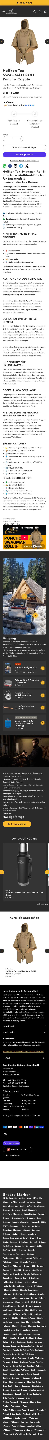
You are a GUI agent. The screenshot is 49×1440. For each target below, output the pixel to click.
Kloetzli (21, 1306)
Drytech (34, 1242)
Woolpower (8, 1434)
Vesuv (25, 1418)
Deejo (5, 1242)
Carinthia (36, 1226)
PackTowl (17, 1350)
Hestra (29, 1286)
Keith (27, 1302)
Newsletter (8, 1038)
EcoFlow (7, 1250)
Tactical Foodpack (11, 1402)
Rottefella (14, 1370)
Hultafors (7, 1294)
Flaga (16, 1262)
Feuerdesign (8, 1254)
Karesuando (8, 1302)
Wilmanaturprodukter (23, 1430)
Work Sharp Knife (23, 1434)
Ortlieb (30, 1342)
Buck (39, 1218)
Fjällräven (7, 1262)
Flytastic (32, 1262)
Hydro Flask (29, 1294)
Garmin (40, 1266)
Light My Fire (31, 1310)
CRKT (5, 1226)
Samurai (41, 1370)
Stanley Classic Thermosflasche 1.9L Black (24, 893)
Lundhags (7, 1314)
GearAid (17, 1270)
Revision (31, 1366)
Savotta (13, 1374)
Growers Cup (21, 1278)
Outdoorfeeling (28, 1346)
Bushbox (7, 1222)
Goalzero (7, 1274)
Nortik (15, 1334)
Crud (32, 1238)
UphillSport (8, 1418)
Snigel (39, 1382)
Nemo (15, 1326)
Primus (15, 1362)
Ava (17, 1206)
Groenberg (8, 1278)
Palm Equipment (37, 1350)
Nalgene (7, 1326)
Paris (20, 1354)
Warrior (25, 1422)
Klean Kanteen (9, 1306)
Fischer (19, 1258)
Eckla (40, 1246)
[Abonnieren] (43, 1058)
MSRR (37, 1314)
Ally (41, 1198)
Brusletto (31, 1218)
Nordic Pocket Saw (11, 1330)
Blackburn (17, 1214)
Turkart (26, 1414)
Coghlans (36, 1230)
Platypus (7, 1362)
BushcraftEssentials (21, 1222)
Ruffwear (25, 1370)
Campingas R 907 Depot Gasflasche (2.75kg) (24, 723)
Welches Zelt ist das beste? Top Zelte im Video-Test (23, 1051)
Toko (24, 1410)
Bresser (6, 1218)
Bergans (7, 1210)
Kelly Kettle (36, 1302)
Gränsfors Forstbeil (25, 706)
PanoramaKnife (10, 1354)
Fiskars (27, 1258)
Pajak (25, 1350)
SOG (33, 1370)
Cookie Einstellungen (11, 1155)
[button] (3, 11)
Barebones (39, 1206)
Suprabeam (20, 1394)
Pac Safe (7, 1350)
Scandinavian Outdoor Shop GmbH (21, 1065)
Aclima (22, 1198)
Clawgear (17, 1230)
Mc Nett (16, 1318)
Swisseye (20, 1398)
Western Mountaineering (23, 1426)
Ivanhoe (14, 1298)
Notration (36, 1334)
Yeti (35, 1434)
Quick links (9, 1032)
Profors (23, 1362)
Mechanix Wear (28, 1318)
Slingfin (30, 1382)
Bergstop (16, 1210)
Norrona (35, 1330)
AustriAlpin (8, 1206)
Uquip (18, 1418)
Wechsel (7, 1426)
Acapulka (13, 1198)
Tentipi (6, 1406)
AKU (5, 1198)
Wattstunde (35, 1422)
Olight (6, 1338)
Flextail (23, 1262)
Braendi (42, 1214)
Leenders (19, 1310)
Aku (29, 1198)
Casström (7, 1230)
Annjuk (22, 1202)
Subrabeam (8, 1394)
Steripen (15, 1390)
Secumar (27, 1378)
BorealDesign (30, 1214)
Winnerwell (40, 1430)
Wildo (39, 1426)
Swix (28, 1398)
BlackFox (7, 1214)
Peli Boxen (30, 1354)
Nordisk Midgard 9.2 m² (26, 668)
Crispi (26, 1238)
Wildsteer (7, 1430)
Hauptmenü (9, 1026)
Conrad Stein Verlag (12, 1238)
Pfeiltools (39, 1358)
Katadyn (19, 1302)
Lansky (37, 1306)
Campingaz (15, 1226)
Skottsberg (20, 1382)
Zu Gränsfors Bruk (17, 824)
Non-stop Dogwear (36, 1326)
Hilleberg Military (11, 1290)
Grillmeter (35, 1274)
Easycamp (31, 1246)
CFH (43, 1222)
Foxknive (7, 1266)
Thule (25, 1406)
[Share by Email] (15, 167)
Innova (6, 1298)
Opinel (21, 1338)
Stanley (6, 1390)
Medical (41, 1318)
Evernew (22, 1250)
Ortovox (39, 1342)
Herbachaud (8, 1286)
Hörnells (41, 1294)
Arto (39, 1202)
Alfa (35, 1198)
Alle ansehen (42, 904)
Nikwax (23, 1326)
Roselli (6, 1370)
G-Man (27, 1266)
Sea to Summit (33, 1374)
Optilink (29, 1338)
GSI (33, 1266)
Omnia (13, 1338)
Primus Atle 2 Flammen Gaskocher (27, 681)
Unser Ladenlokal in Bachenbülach (20, 991)
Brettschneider (18, 1218)
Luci (41, 1310)
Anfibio (14, 1202)
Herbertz (20, 1286)
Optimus (39, 1338)
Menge (5, 134)
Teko (39, 1402)
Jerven (34, 1298)
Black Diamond (29, 1210)
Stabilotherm (38, 1386)
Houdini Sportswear (29, 1290)
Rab (15, 1366)
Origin (6, 1342)
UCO (34, 1414)
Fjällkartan (38, 1258)
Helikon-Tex (8, 1282)
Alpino (6, 1202)
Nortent (6, 1334)
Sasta (5, 1374)
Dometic (14, 1242)
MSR (30, 1314)
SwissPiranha (9, 1398)
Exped (31, 1250)
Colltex (15, 1234)
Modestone (8, 1322)
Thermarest (16, 1406)
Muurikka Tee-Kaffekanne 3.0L (23, 694)
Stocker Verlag (36, 1390)
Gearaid (27, 1270)
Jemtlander (25, 1298)
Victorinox (34, 1418)
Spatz (17, 1386)
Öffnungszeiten (11, 1091)
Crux (39, 1238)
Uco (40, 1414)
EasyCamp (20, 1246)
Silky (5, 1382)
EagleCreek (8, 1246)
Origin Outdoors (17, 1342)
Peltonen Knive (9, 1358)
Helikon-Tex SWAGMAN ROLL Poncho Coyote (20, 972)
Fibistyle (31, 1254)
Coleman (7, 1234)
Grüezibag (33, 1278)
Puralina (40, 1362)
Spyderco (26, 1386)
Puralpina (7, 1366)
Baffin (30, 1206)
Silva (11, 1382)
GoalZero (36, 1270)
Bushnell (35, 1222)
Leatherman (8, 1310)
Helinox (18, 1282)
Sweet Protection (35, 1394)
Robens (39, 1366)
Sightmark (37, 1378)
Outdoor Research (11, 1346)
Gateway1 (7, 1270)
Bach (22, 1206)
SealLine (7, 1378)
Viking (6, 1422)
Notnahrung (24, 1334)
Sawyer (21, 1374)
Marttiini (7, 1318)
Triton (5, 1414)
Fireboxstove (9, 1258)
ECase (42, 1242)
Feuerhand (21, 1254)
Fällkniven (17, 1266)
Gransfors (17, 1274)
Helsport (35, 1282)
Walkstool (15, 1422)
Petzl (30, 1358)
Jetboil (42, 1298)
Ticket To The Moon (11, 1410)
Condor (31, 1234)
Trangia (31, 1410)
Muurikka (25, 1322)
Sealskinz (16, 1378)
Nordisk (25, 1330)
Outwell (40, 1346)
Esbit (14, 1250)
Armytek (31, 1202)
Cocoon (26, 1230)
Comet (24, 1234)
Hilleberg (38, 1286)
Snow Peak (8, 1386)
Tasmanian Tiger (28, 1402)
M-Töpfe (17, 1314)
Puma (31, 1362)
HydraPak (18, 1294)
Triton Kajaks (16, 1414)
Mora (17, 1322)
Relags (22, 1366)
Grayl (26, 1274)
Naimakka (36, 1322)
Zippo (40, 1434)
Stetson (24, 1390)
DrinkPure (24, 1242)
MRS (24, 1314)
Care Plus (26, 1226)
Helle (26, 1282)
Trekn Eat (41, 1410)
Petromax (22, 1358)
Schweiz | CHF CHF (19, 1150)
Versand (15, 97)
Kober (29, 1306)
